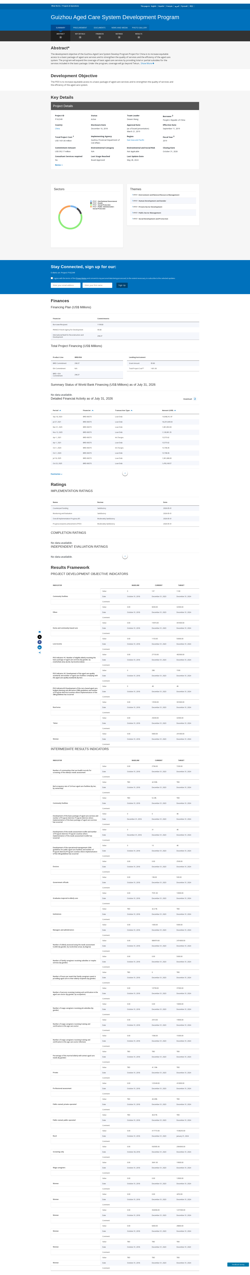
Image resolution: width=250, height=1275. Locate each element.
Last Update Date (135, 156)
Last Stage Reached (100, 156)
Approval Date (133, 125)
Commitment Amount (65, 148)
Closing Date (169, 148)
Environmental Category (102, 148)
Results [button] (138, 34)
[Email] (39, 632)
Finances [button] (100, 34)
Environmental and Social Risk (141, 148)
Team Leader (133, 115)
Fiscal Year (168, 136)
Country (59, 125)
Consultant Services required (68, 156)
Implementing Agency (101, 136)
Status (94, 115)
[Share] (39, 642)
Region (130, 136)
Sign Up (122, 285)
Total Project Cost (64, 136)
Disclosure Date (98, 125)
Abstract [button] (61, 34)
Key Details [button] (80, 34)
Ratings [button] (119, 34)
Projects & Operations (70, 6)
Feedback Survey (238, 1264)
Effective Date (169, 125)
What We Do (56, 6)
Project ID (59, 115)
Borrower (168, 116)
